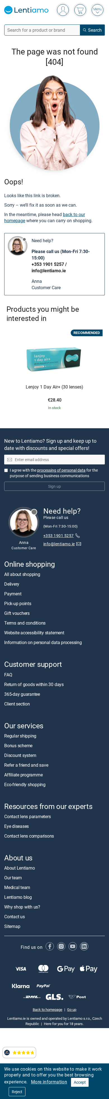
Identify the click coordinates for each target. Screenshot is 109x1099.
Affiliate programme (23, 774)
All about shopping (22, 574)
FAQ (8, 674)
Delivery (11, 584)
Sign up (54, 486)
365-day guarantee (22, 694)
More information (49, 1082)
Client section (17, 704)
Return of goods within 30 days (34, 684)
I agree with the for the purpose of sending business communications (54, 472)
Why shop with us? (22, 907)
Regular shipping (20, 735)
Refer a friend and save (26, 765)
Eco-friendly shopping (25, 784)
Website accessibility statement (34, 633)
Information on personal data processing (43, 642)
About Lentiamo (19, 868)
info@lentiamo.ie (49, 271)
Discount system (20, 755)
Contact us (14, 917)
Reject (17, 1091)
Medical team (17, 887)
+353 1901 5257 (48, 264)
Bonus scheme (18, 745)
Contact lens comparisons (29, 836)
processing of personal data (61, 469)
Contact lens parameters (27, 816)
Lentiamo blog (18, 897)
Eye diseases (16, 826)
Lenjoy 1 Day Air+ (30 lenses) (54, 387)
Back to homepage (47, 1009)
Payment (12, 594)
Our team (13, 878)
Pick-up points (17, 603)
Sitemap (12, 926)
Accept (80, 1082)
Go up (71, 1009)
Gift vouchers (17, 613)
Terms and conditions (25, 623)
